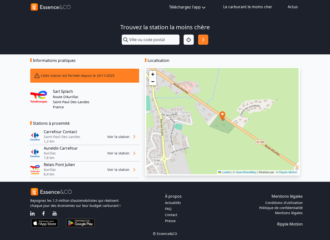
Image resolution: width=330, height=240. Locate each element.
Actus (293, 6)
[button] (222, 116)
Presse (170, 220)
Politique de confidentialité (281, 207)
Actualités (173, 202)
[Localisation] (189, 40)
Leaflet (226, 172)
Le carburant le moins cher (247, 6)
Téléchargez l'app (185, 7)
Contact (171, 214)
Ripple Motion (288, 172)
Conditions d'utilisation (284, 202)
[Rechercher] (203, 40)
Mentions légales (289, 213)
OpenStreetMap (246, 172)
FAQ (168, 208)
